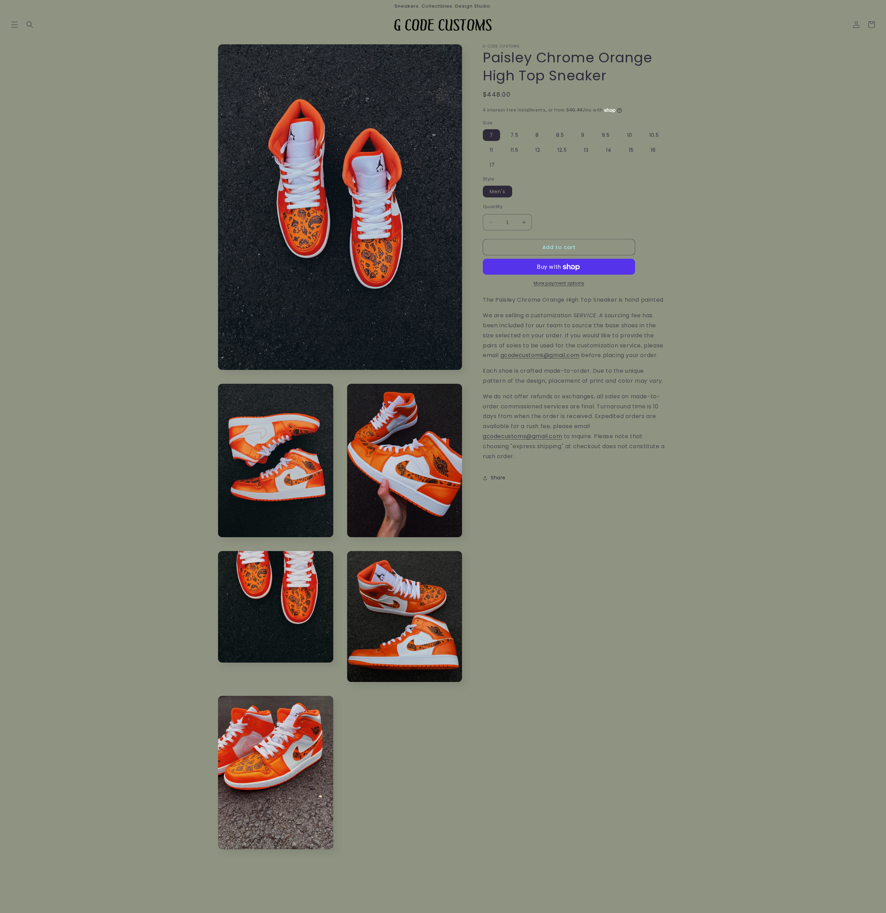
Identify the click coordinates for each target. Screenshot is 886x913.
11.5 (514, 150)
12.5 (562, 150)
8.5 (560, 135)
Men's (497, 191)
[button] (14, 24)
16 (653, 150)
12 (537, 150)
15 (631, 150)
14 (609, 150)
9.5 (606, 135)
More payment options (559, 283)
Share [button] (498, 477)
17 (492, 165)
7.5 (514, 135)
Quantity (493, 206)
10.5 (654, 135)
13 (586, 150)
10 (629, 135)
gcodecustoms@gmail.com (540, 356)
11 (491, 150)
